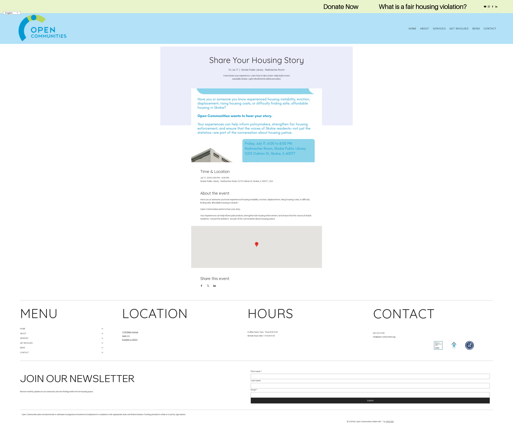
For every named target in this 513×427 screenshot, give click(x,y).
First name (256, 371)
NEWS (22, 347)
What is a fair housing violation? (423, 6)
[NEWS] (102, 347)
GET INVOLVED (26, 343)
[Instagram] (488, 6)
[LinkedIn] (496, 6)
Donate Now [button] (340, 6)
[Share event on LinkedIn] (214, 286)
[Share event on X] (208, 286)
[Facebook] (492, 6)
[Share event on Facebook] (201, 286)
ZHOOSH (390, 421)
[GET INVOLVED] (102, 343)
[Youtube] (485, 6)
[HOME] (102, 328)
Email (254, 389)
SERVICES (24, 338)
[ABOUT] (102, 333)
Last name (256, 380)
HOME (22, 328)
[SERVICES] (102, 338)
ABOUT (23, 333)
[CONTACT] (102, 352)
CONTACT (24, 352)
